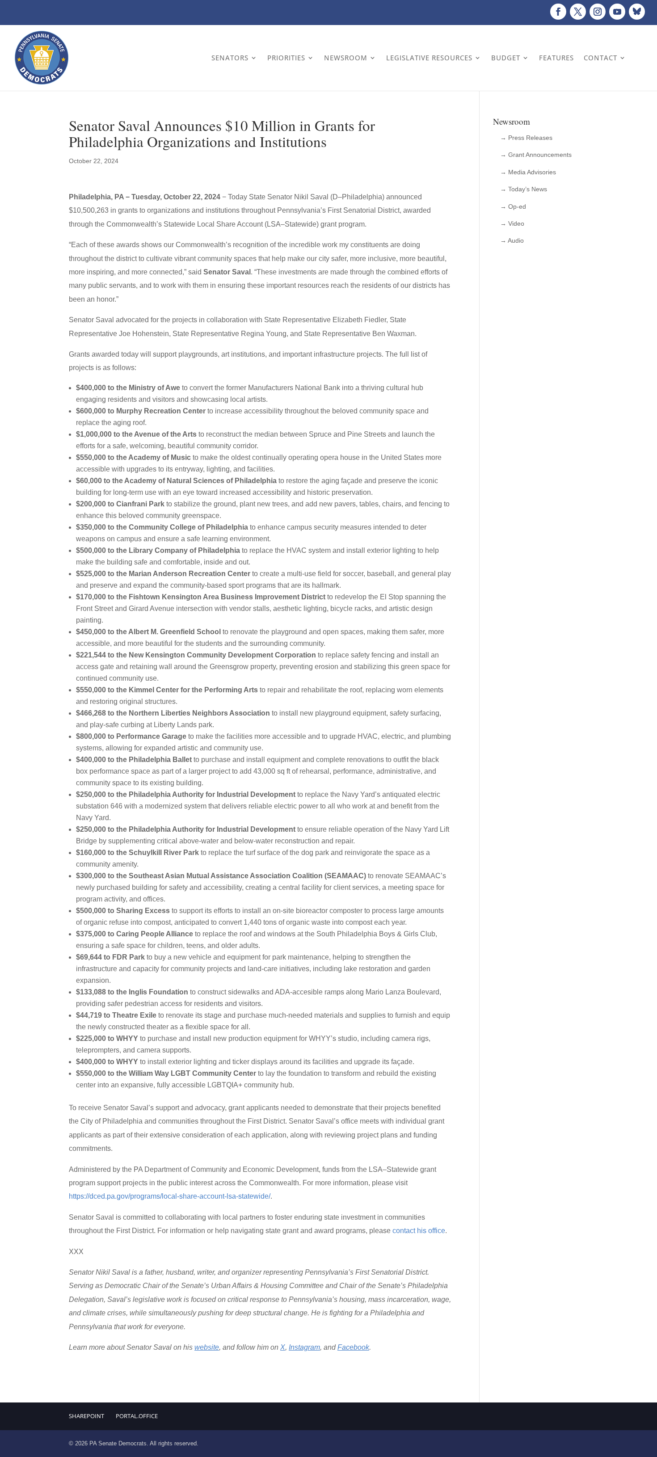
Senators (229, 57)
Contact (600, 57)
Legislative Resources (429, 57)
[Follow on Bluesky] (637, 12)
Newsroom (345, 57)
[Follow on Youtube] (617, 12)
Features (556, 57)
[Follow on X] (578, 12)
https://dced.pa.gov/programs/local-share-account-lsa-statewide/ (169, 1196)
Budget (505, 57)
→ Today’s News (523, 189)
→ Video (512, 223)
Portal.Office (137, 1416)
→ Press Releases (526, 137)
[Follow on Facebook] (558, 12)
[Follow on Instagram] (598, 12)
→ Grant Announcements (536, 154)
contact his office (418, 1230)
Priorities (286, 57)
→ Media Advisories (528, 172)
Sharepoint (86, 1416)
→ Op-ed (513, 206)
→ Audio (512, 240)
